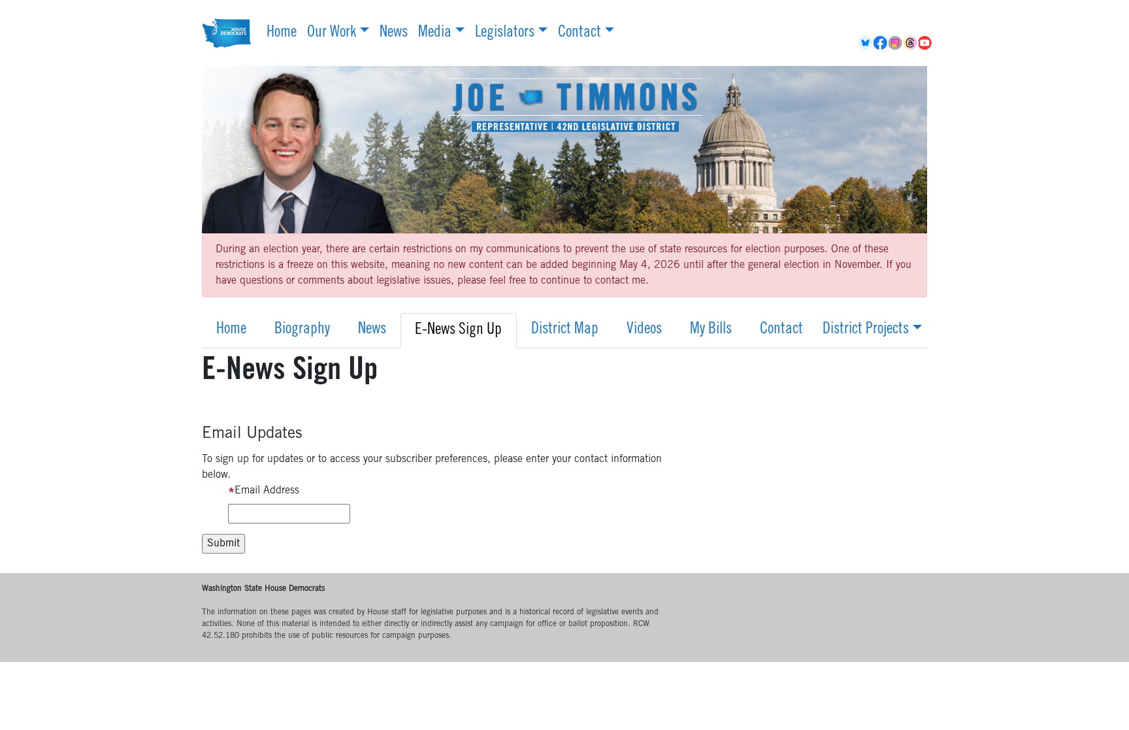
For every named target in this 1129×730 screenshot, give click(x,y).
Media (434, 33)
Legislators (504, 33)
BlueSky (866, 43)
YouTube (926, 43)
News (394, 33)
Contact (579, 33)
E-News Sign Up (458, 331)
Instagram (896, 43)
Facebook (881, 43)
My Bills (711, 330)
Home (282, 33)
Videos (644, 330)
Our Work (331, 33)
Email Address (267, 491)
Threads (911, 43)
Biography (302, 330)
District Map (564, 330)
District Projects (866, 330)
